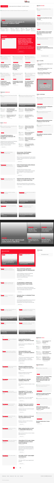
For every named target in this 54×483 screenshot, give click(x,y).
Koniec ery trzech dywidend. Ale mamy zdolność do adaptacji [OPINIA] (29, 133)
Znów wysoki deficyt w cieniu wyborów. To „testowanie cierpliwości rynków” (13, 22)
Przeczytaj (21, 51)
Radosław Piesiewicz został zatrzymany (26, 104)
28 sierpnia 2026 (39, 109)
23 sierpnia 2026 (45, 361)
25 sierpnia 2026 (39, 35)
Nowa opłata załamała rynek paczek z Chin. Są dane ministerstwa (46, 240)
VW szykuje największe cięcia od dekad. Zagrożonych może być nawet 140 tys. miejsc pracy (44, 33)
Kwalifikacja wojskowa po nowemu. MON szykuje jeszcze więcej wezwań (30, 65)
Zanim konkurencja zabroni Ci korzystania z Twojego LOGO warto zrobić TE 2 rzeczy (45, 86)
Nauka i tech (40, 104)
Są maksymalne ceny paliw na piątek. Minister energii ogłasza (18, 82)
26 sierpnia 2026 (9, 118)
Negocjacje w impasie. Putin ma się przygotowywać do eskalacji (11, 116)
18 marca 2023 (39, 382)
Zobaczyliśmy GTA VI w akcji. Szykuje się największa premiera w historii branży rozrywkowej (26, 442)
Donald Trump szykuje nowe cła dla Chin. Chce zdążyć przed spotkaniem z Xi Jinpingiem (26, 317)
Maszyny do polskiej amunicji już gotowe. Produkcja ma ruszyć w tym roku (26, 368)
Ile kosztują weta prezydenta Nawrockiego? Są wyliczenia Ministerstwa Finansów (45, 48)
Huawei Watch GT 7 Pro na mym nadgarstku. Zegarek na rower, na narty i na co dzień (26, 393)
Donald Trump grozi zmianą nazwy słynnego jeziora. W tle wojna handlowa (47, 230)
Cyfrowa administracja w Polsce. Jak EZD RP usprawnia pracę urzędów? (46, 352)
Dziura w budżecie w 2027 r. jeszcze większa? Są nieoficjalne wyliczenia (6, 65)
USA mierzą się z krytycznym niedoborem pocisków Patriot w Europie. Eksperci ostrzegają (17, 67)
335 (20, 467)
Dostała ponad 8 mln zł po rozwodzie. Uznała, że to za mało (33, 240)
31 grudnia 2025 (40, 66)
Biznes (3, 20)
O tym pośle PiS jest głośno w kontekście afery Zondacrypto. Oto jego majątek (8, 136)
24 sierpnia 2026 (39, 20)
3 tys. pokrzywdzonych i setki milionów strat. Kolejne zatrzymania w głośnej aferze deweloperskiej (29, 84)
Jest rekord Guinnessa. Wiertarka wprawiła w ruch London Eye (29, 116)
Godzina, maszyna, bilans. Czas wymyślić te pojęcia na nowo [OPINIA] (29, 145)
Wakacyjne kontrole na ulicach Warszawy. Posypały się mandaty (32, 230)
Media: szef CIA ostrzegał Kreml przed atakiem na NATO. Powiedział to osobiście (30, 109)
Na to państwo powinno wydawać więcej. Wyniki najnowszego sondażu (46, 347)
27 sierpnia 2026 (3, 68)
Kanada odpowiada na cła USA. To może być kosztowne (46, 342)
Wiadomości (16, 62)
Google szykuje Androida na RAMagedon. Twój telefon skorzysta (19, 6)
